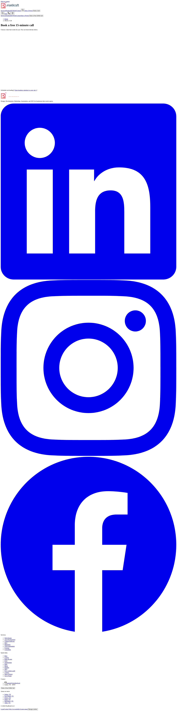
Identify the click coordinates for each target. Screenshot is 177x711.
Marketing (7, 644)
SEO (11, 10)
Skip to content (5, 1)
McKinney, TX (8, 701)
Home (6, 19)
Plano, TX (7, 699)
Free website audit (9, 671)
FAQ (5, 661)
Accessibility (16, 709)
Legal (2, 709)
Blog (5, 656)
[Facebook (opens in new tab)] (88, 632)
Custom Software (9, 641)
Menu (6, 666)
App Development (9, 639)
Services (3, 10)
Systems (6, 648)
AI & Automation (9, 646)
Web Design (8, 638)
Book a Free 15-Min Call (7, 688)
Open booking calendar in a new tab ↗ (25, 90)
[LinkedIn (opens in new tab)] (88, 279)
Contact (18, 10)
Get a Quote (8, 676)
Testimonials (8, 662)
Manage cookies (32, 709)
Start (5, 14)
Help (5, 664)
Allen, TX (7, 703)
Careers (6, 657)
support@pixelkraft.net (13, 683)
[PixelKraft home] (10, 8)
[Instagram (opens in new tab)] (88, 455)
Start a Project (29, 10)
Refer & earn (8, 659)
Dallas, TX (7, 694)
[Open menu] (12, 13)
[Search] (23, 10)
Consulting (7, 649)
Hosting (8, 10)
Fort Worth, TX (9, 696)
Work (14, 10)
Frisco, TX (7, 698)
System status (24, 709)
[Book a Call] (9, 13)
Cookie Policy (8, 709)
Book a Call (36, 10)
